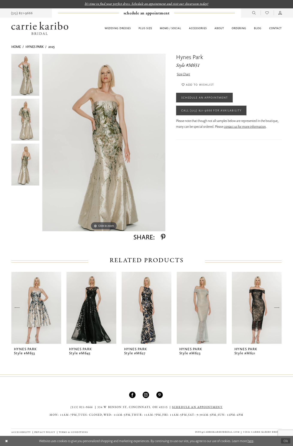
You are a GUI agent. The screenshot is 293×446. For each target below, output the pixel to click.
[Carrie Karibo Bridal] (39, 28)
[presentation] (36, 308)
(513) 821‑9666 (81, 407)
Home (16, 46)
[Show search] (254, 12)
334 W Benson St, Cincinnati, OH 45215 (132, 407)
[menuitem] (22, 12)
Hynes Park (35, 46)
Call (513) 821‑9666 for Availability (211, 110)
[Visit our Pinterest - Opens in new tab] (160, 395)
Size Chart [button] (183, 74)
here (250, 441)
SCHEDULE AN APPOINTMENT (197, 407)
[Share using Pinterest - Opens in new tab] (163, 237)
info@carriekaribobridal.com (217, 432)
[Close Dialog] (7, 441)
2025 (51, 46)
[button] (280, 12)
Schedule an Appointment (204, 97)
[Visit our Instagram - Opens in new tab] (146, 395)
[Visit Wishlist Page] (267, 12)
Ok (286, 440)
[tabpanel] (25, 76)
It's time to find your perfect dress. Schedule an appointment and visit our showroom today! (146, 4)
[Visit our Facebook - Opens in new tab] (133, 395)
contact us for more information (245, 126)
